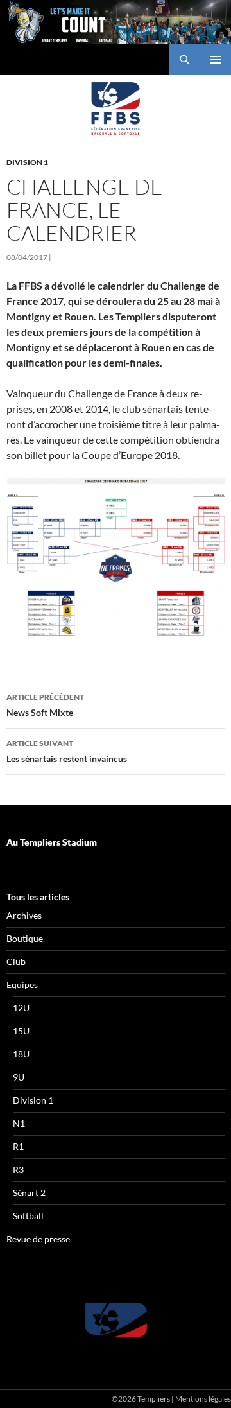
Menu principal (215, 59)
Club (16, 961)
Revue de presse (38, 1238)
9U (18, 1077)
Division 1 (27, 162)
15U (21, 1030)
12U (21, 1007)
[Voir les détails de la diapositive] (115, 1320)
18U (21, 1053)
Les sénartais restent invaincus (66, 751)
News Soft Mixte (45, 705)
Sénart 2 (29, 1192)
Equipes (22, 984)
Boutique (24, 938)
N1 (19, 1123)
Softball (28, 1215)
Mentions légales (203, 1399)
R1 (18, 1146)
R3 (18, 1169)
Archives (24, 915)
